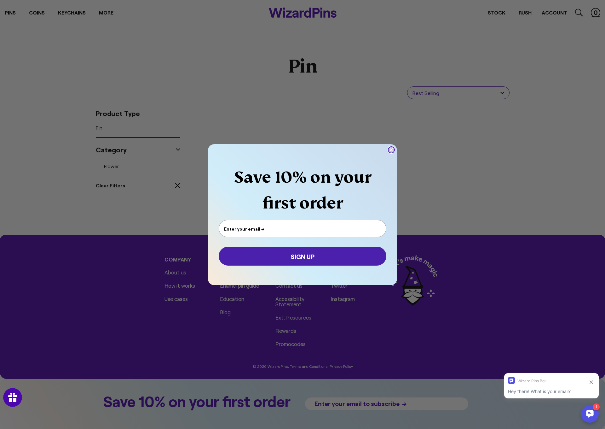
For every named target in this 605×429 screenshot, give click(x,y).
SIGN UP (302, 256)
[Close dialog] (391, 150)
